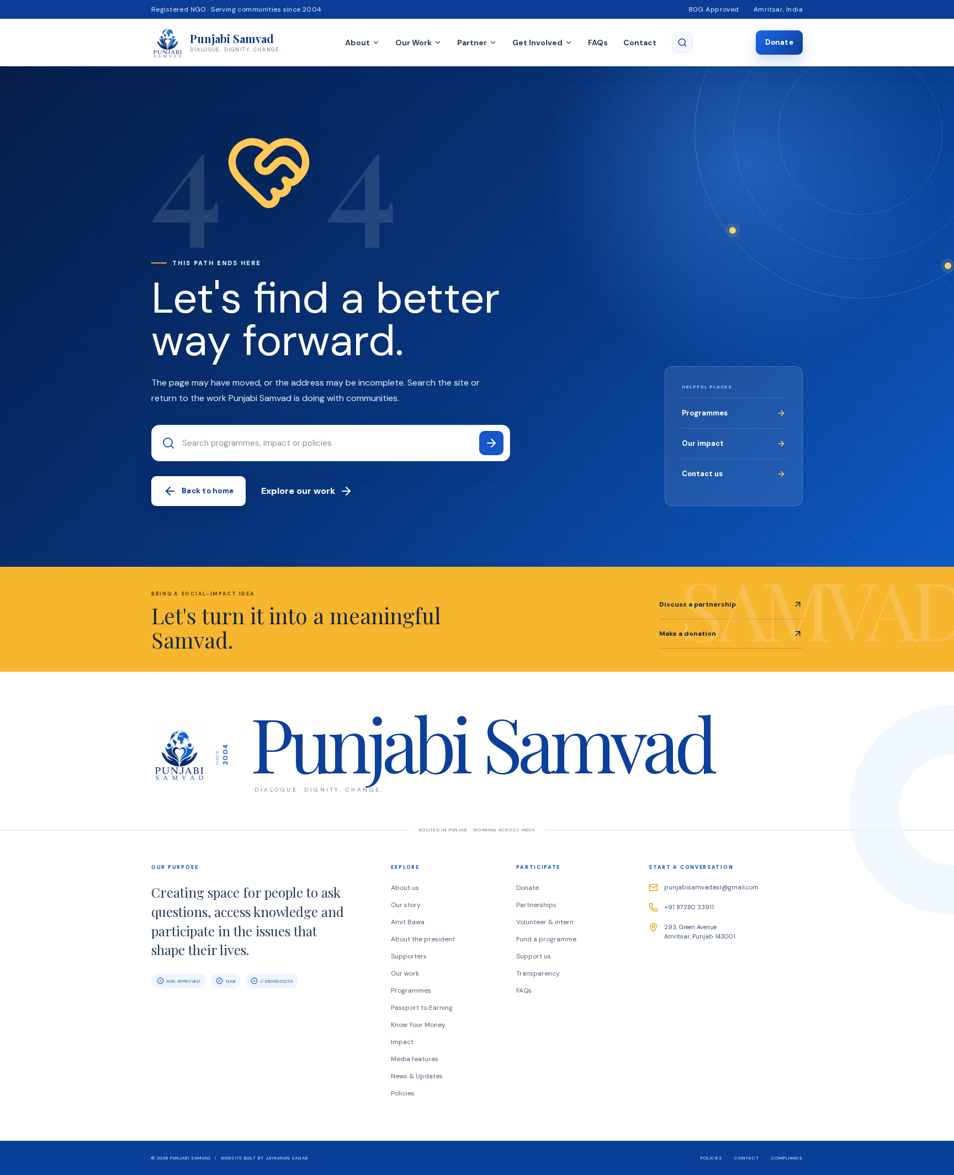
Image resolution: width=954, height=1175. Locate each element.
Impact (402, 1041)
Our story (406, 904)
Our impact (703, 443)
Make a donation (687, 633)
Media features (414, 1059)
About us (405, 887)
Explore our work (298, 491)
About (357, 43)
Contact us (702, 473)
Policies (403, 1093)
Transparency (538, 973)
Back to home (208, 491)
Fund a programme (546, 939)
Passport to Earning (422, 1007)
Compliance (787, 1158)
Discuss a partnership (697, 604)
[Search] (491, 443)
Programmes (705, 413)
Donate (779, 42)
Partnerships (536, 904)
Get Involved (537, 43)
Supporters (409, 956)
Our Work (413, 43)
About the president (423, 939)
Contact (639, 43)
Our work (405, 973)
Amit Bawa (408, 922)
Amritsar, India (778, 9)
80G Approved (713, 9)
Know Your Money (418, 1024)
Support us (533, 956)
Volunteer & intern (545, 922)
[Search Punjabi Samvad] (682, 42)
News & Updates (417, 1076)
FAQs (598, 43)
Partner (472, 43)
